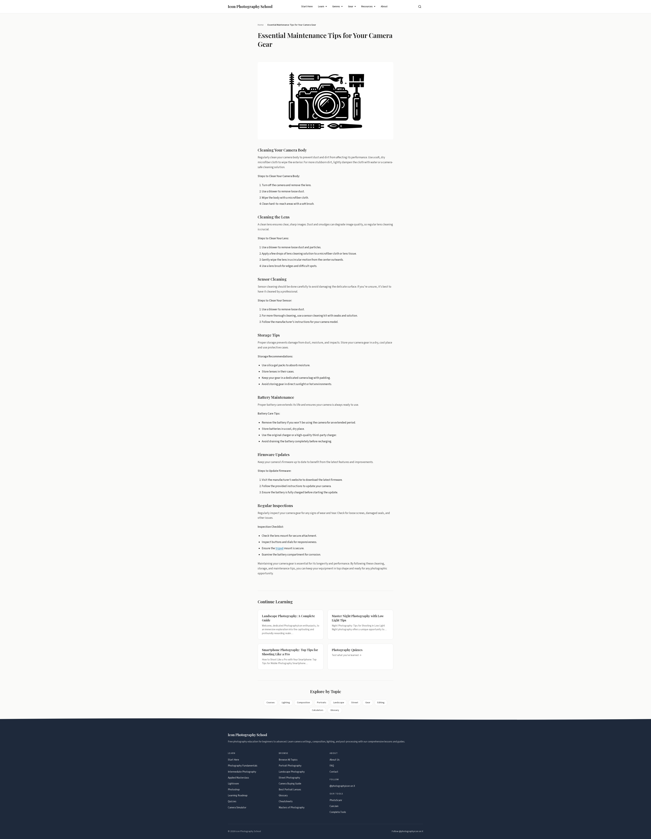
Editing (380, 702)
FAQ (332, 765)
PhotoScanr (336, 800)
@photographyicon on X (342, 786)
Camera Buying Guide (290, 783)
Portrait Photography (290, 765)
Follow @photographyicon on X (407, 831)
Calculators (317, 710)
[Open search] (419, 6)
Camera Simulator (237, 807)
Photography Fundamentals (242, 765)
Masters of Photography (291, 807)
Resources (367, 6)
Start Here (307, 6)
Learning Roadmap (238, 795)
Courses (271, 702)
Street (354, 702)
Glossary (334, 710)
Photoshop (234, 789)
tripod (279, 548)
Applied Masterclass (238, 778)
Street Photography (289, 778)
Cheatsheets (286, 801)
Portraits (321, 702)
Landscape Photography (292, 772)
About (384, 6)
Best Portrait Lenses (290, 789)
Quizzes (232, 801)
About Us (335, 760)
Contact (334, 772)
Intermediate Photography (242, 772)
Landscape (338, 702)
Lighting (286, 702)
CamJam (334, 806)
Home (261, 24)
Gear (350, 6)
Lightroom (233, 783)
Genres (336, 6)
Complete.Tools (338, 812)
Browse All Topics (288, 760)
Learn (321, 6)
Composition (303, 702)
